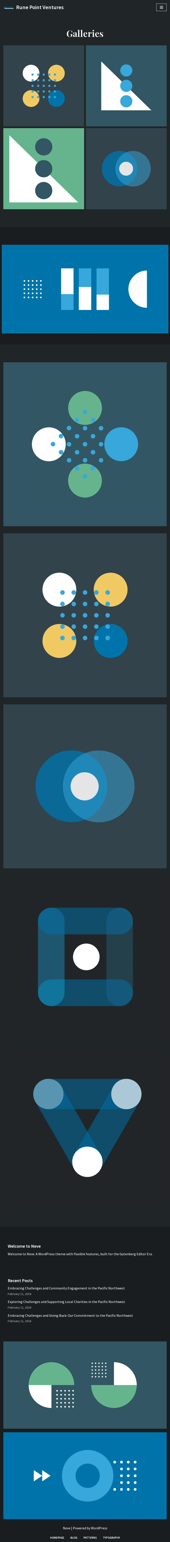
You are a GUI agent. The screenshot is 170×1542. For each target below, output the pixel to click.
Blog (73, 1537)
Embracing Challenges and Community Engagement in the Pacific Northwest (66, 1288)
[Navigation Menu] (161, 7)
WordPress (99, 1528)
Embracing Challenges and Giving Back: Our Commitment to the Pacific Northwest (70, 1315)
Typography (111, 1537)
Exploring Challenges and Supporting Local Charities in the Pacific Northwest (66, 1301)
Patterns (90, 1537)
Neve (66, 1528)
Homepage (57, 1537)
